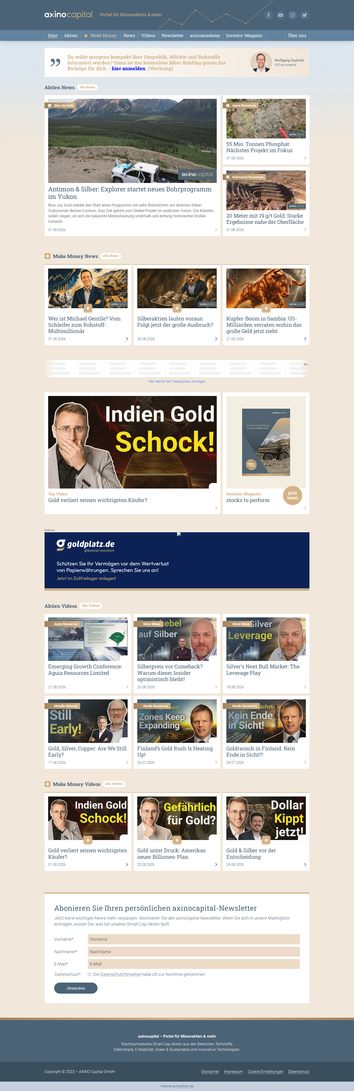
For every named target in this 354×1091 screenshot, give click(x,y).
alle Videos (91, 605)
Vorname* (63, 939)
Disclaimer (210, 1071)
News (129, 35)
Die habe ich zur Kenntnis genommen (149, 974)
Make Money (104, 35)
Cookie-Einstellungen (265, 1071)
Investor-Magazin (244, 35)
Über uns (297, 35)
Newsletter (173, 35)
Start (53, 35)
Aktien (71, 35)
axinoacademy (205, 35)
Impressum (233, 1071)
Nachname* (65, 951)
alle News (87, 87)
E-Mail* (61, 963)
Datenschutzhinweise (120, 974)
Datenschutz (298, 1071)
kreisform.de (185, 1086)
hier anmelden (128, 68)
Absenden (76, 988)
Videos (148, 35)
